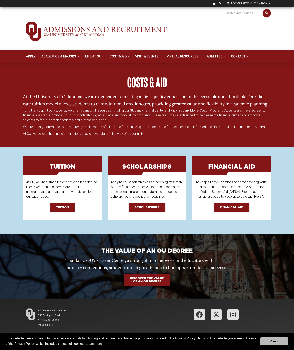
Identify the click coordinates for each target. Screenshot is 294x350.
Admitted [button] (215, 56)
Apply (30, 56)
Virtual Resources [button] (182, 56)
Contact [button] (238, 56)
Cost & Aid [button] (118, 56)
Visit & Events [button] (146, 56)
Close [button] (274, 341)
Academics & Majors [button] (59, 56)
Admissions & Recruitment (53, 310)
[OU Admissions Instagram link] (233, 314)
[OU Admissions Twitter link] (216, 314)
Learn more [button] (94, 343)
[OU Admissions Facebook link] (199, 314)
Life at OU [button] (93, 56)
